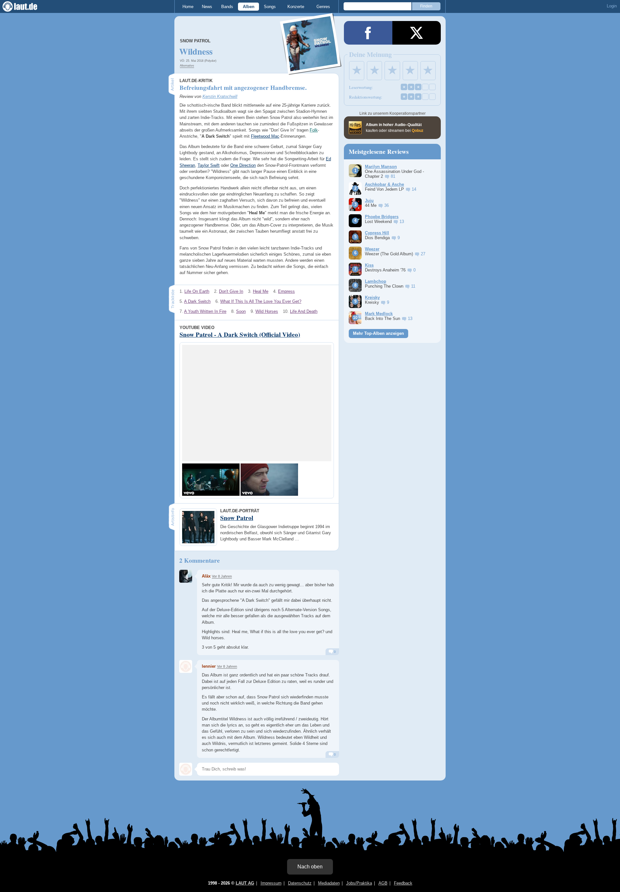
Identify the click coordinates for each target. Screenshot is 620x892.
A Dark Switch (197, 301)
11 (413, 286)
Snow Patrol (195, 40)
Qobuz (417, 130)
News (207, 6)
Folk (314, 130)
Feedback (403, 883)
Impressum (271, 883)
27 (423, 253)
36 (386, 205)
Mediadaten (329, 883)
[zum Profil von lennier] (185, 666)
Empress (286, 291)
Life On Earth (196, 291)
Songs (270, 6)
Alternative (187, 65)
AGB (383, 883)
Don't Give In (231, 291)
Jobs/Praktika (359, 883)
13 (401, 221)
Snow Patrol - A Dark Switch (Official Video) (240, 334)
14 (414, 189)
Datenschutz (300, 883)
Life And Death (303, 311)
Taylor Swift (209, 165)
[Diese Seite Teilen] (368, 33)
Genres (323, 6)
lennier (209, 666)
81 (393, 176)
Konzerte (295, 6)
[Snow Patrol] (311, 70)
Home (187, 6)
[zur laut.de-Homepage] (26, 6)
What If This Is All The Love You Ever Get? (260, 301)
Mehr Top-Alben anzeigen (378, 333)
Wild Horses (266, 311)
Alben (248, 6)
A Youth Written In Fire (205, 311)
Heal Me (260, 291)
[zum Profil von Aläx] (185, 576)
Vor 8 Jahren (222, 576)
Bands (227, 6)
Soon (241, 311)
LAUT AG (245, 883)
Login (612, 6)
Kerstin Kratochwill (219, 96)
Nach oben (310, 866)
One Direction (243, 165)
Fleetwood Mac (265, 136)
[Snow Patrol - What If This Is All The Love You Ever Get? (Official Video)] (269, 479)
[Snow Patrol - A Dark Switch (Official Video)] (211, 479)
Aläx (206, 576)
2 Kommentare (199, 560)
